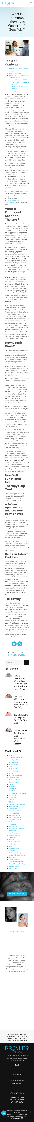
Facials (11, 784)
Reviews (16, 1040)
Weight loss (13, 868)
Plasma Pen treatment (16, 828)
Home (10, 1033)
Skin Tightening (14, 848)
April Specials (13, 762)
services (21, 630)
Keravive (12, 800)
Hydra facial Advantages (17, 793)
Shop (9, 1040)
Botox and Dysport (15, 775)
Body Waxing (13, 771)
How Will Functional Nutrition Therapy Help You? (18, 76)
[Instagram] (19, 643)
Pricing (23, 1035)
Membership (11, 1037)
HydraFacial (13, 795)
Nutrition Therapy (15, 817)
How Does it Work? (15, 73)
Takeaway (12, 91)
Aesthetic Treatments (16, 758)
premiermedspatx (15, 833)
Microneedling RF (15, 815)
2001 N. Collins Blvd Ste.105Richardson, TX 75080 (17, 1079)
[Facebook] (14, 643)
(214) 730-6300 (16, 1084)
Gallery (10, 1038)
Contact (23, 1040)
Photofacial (13, 822)
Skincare (12, 851)
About (15, 1033)
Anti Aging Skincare (15, 760)
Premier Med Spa (14, 831)
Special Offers (22, 1037)
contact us (21, 625)
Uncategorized (14, 866)
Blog (10, 766)
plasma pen (13, 826)
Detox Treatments (15, 780)
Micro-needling (14, 813)
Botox (11, 773)
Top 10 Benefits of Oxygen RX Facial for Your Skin (21, 719)
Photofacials (13, 824)
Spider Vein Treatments (17, 855)
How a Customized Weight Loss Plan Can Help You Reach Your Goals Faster (21, 682)
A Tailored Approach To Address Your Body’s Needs (20, 82)
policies (23, 1038)
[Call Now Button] (3, 1113)
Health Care (13, 791)
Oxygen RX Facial (15, 820)
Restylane (12, 839)
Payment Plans (13, 1035)
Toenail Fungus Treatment (17, 864)
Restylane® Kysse (15, 842)
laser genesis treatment (17, 804)
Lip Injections (13, 808)
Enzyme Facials (14, 782)
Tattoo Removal (14, 859)
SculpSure (12, 844)
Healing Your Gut (14, 789)
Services (22, 1033)
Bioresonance (13, 764)
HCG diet (12, 786)
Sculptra (11, 846)
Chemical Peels (14, 778)
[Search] (26, 662)
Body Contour (13, 769)
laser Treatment (14, 806)
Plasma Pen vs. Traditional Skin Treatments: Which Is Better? (21, 737)
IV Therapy (12, 797)
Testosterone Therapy (16, 862)
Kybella (11, 802)
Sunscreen (12, 857)
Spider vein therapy (15, 853)
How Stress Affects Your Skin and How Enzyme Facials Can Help (21, 701)
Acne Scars (12, 755)
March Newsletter (15, 811)
